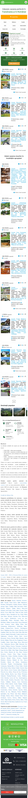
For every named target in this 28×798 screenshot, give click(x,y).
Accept (20, 792)
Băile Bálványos (22, 602)
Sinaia (15, 684)
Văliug (17, 624)
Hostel (13, 710)
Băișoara (13, 691)
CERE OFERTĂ (13, 63)
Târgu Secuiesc (22, 654)
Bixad (5, 668)
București (17, 680)
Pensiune (20, 706)
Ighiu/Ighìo (3, 693)
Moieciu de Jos (5, 691)
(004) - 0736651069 (21, 761)
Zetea (7, 642)
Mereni (6, 670)
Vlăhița (8, 622)
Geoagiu (3, 695)
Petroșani (24, 674)
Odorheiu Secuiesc (21, 600)
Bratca (8, 695)
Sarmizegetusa (23, 678)
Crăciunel (18, 686)
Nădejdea (24, 691)
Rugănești (20, 640)
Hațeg (2, 628)
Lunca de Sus (14, 678)
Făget (16, 650)
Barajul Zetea (11, 658)
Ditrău (25, 689)
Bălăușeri (24, 693)
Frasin (25, 701)
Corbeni (3, 646)
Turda (13, 610)
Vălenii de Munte (13, 662)
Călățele (8, 682)
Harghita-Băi (4, 620)
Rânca (18, 608)
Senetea (11, 680)
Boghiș (20, 684)
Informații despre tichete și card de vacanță (12, 717)
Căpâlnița (6, 630)
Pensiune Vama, (16, 87)
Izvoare (19, 658)
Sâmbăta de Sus (15, 614)
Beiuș (12, 695)
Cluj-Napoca (23, 628)
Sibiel (7, 632)
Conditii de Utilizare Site (7, 495)
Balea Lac (24, 620)
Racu (2, 630)
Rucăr (19, 691)
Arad (2, 624)
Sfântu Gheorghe (14, 620)
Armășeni (3, 697)
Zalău (17, 610)
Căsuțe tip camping (11, 714)
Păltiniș (8, 646)
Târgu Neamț (8, 699)
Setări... (3, 789)
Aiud (17, 632)
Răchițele (3, 622)
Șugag (18, 687)
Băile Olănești (19, 638)
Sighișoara (3, 636)
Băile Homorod (20, 644)
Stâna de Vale (19, 612)
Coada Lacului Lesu (21, 634)
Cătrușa (25, 604)
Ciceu (6, 612)
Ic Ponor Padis (18, 666)
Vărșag (21, 650)
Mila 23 (7, 701)
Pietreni (25, 687)
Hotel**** (3, 714)
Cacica (9, 697)
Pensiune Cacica (16, 302)
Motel (8, 708)
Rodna (2, 684)
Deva (19, 642)
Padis (25, 606)
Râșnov (8, 608)
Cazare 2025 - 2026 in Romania (9, 575)
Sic (26, 644)
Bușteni (3, 608)
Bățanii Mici (4, 648)
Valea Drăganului (22, 670)
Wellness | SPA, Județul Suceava (17, 146)
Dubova (9, 660)
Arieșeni (12, 630)
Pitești (12, 693)
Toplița (13, 608)
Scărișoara (4, 666)
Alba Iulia (24, 632)
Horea (13, 699)
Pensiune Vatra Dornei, (17, 366)
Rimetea (3, 604)
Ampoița (20, 656)
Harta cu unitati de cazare (6, 773)
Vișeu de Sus (4, 650)
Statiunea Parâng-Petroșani (8, 676)
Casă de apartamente (17, 712)
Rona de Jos (4, 672)
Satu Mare (18, 693)
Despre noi (4, 779)
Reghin (10, 664)
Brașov (20, 604)
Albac (25, 626)
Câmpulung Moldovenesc (8, 626)
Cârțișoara (7, 644)
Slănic (22, 699)
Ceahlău (3, 642)
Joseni (16, 630)
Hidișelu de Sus (17, 660)
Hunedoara (24, 662)
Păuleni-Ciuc (4, 656)
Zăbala (7, 640)
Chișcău (10, 636)
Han (18, 714)
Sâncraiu (21, 630)
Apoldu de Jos (19, 701)
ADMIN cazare (18, 772)
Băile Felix (12, 612)
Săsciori (3, 658)
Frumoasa (24, 672)
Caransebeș (4, 689)
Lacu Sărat (18, 674)
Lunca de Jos (22, 618)
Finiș (14, 654)
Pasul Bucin (12, 602)
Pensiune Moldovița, (17, 276)
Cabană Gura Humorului (18, 247)
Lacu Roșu (12, 632)
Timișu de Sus (17, 672)
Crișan (25, 640)
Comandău (24, 648)
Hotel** (9, 710)
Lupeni (6, 618)
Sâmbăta (24, 686)
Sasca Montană (23, 622)
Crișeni (9, 654)
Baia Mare (12, 701)
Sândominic (13, 618)
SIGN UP (14, 732)
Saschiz (20, 689)
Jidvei (2, 699)
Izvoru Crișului (13, 670)
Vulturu (7, 703)
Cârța (9, 668)
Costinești (24, 646)
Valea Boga (13, 642)
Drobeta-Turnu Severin (12, 628)
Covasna (7, 624)
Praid (21, 614)
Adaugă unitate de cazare (19, 775)
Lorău (12, 686)
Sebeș (10, 672)
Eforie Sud (23, 624)
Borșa (13, 600)
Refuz (7, 792)
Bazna (11, 674)
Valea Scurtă (4, 680)
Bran (20, 652)
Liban (12, 624)
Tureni (25, 695)
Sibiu (20, 632)
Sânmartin (3, 664)
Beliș (16, 622)
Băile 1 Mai (12, 650)
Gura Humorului (22, 682)
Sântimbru (3, 687)
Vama (7, 614)
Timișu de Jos (13, 640)
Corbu (19, 676)
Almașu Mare (4, 606)
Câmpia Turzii (19, 695)
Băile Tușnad (4, 602)
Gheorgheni (9, 604)
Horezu (15, 697)
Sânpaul (25, 697)
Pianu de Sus (16, 648)
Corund (21, 610)
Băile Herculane (18, 606)
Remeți (13, 638)
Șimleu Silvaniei (12, 689)
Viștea (2, 674)
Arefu (7, 686)
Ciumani (22, 668)
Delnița (25, 684)
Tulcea (8, 638)
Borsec (13, 644)
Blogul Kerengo (5, 776)
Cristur (6, 652)
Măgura (3, 686)
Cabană (12, 708)
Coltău (25, 656)
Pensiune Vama (16, 144)
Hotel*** (17, 708)
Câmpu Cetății (15, 668)
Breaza (14, 682)
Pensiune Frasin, (16, 395)
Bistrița (7, 674)
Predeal (10, 648)
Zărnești (10, 616)
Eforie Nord (18, 636)
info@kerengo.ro (21, 757)
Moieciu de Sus (13, 652)
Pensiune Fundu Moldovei (18, 336)
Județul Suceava (15, 277)
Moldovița (19, 626)
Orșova (13, 646)
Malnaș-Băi (10, 666)
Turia (22, 680)
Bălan (19, 697)
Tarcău (18, 699)
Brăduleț (3, 703)
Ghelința (15, 656)
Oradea (15, 604)
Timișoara (18, 646)
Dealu (10, 656)
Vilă (21, 708)
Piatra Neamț (9, 684)
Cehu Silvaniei (5, 678)
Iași (8, 693)
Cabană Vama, (16, 119)
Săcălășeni (12, 687)
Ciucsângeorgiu (18, 664)
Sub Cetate (9, 610)
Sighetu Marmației (10, 634)
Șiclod (25, 664)
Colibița (11, 606)
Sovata (12, 622)
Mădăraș (24, 676)
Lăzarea (3, 634)
